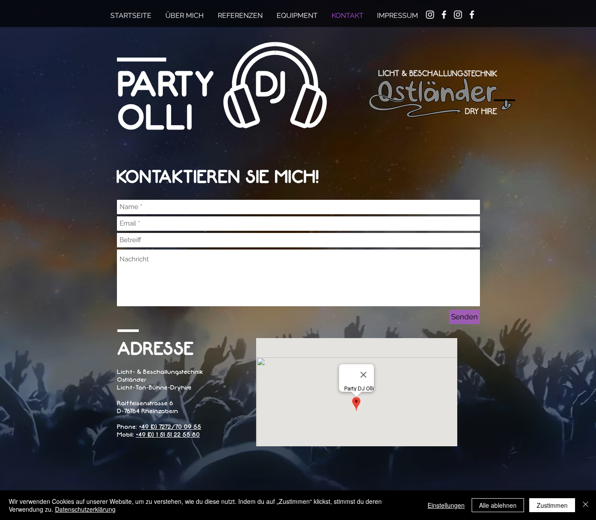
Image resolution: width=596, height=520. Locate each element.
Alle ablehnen (498, 505)
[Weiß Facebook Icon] (443, 14)
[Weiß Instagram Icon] (430, 14)
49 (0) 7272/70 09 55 (171, 426)
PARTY (201, 85)
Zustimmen (552, 505)
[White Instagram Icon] (457, 14)
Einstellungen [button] (446, 505)
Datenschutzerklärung (85, 509)
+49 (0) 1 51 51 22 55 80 (168, 434)
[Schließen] (585, 505)
